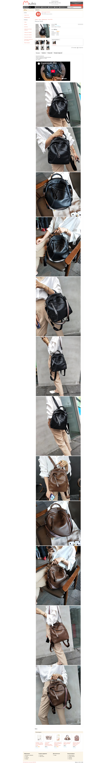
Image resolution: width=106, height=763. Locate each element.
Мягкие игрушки (27, 42)
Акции (56, 7)
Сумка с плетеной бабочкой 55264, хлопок (67, 743)
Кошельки (26, 26)
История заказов (72, 756)
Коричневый (54, 44)
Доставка (45, 7)
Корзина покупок (76, 2)
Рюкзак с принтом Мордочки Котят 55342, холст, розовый (76, 744)
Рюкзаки (25, 24)
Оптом (32, 7)
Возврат (26, 758)
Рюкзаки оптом (27, 17)
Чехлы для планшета (28, 37)
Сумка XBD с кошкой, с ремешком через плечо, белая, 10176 (48, 744)
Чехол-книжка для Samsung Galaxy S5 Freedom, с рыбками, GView (58, 744)
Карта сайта (42, 756)
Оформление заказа (76, 5)
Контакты (63, 7)
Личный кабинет (80, 0)
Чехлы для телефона (28, 34)
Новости (37, 9)
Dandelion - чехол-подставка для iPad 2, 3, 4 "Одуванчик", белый (39, 744)
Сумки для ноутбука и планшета (28, 29)
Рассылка (70, 758)
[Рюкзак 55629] (43, 31)
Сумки (25, 22)
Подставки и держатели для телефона (28, 40)
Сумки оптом (26, 15)
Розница (38, 7)
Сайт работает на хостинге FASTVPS (29, 762)
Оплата (51, 7)
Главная (26, 7)
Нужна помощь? (55, 1)
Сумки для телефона (28, 32)
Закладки (70, 757)
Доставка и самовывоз (29, 755)
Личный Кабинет (71, 755)
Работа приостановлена (46, 11)
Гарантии (27, 757)
